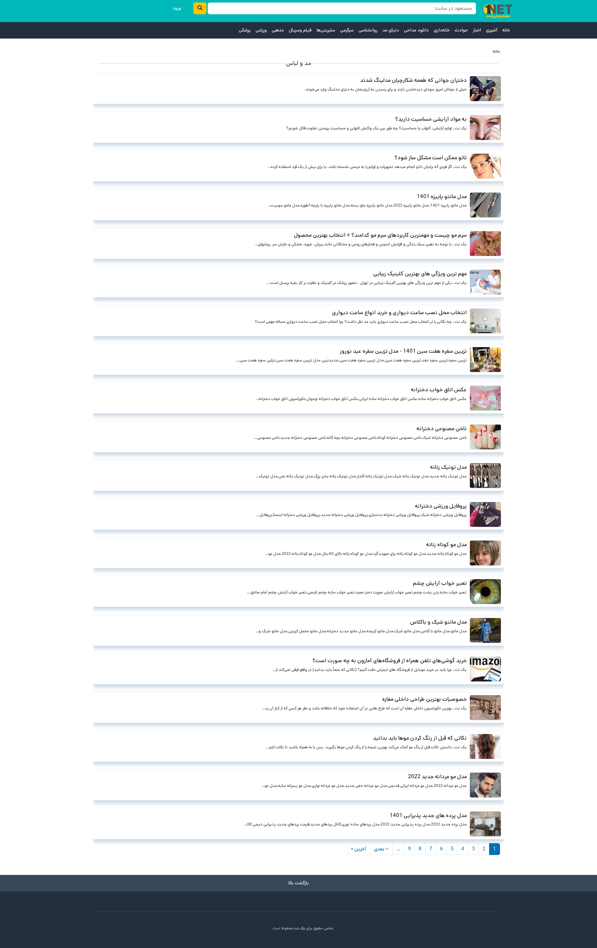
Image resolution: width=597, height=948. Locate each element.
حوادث (461, 30)
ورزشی (261, 30)
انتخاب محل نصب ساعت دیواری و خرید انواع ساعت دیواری (399, 313)
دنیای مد (390, 30)
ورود (177, 8)
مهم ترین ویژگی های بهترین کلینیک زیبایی (420, 274)
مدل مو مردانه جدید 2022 (437, 777)
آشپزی (491, 30)
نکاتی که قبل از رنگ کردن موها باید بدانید (420, 738)
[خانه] (498, 11)
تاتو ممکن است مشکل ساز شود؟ (431, 158)
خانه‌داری (442, 30)
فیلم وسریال (300, 30)
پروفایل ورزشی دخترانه (441, 506)
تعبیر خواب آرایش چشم (440, 583)
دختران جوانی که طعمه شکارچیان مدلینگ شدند (413, 80)
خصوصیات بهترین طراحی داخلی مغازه (424, 699)
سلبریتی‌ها (326, 30)
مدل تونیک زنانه (448, 467)
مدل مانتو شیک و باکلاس (438, 622)
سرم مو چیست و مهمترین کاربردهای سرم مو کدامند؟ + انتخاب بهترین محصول (380, 235)
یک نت (299, 928)
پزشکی (245, 30)
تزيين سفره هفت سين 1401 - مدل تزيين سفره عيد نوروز (403, 351)
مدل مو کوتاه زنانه (446, 545)
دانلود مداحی (416, 30)
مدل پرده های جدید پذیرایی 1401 (428, 815)
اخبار (477, 30)
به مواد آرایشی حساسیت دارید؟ (431, 119)
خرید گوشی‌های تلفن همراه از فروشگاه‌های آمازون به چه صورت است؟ (389, 661)
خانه (506, 30)
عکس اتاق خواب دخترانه (439, 390)
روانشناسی (368, 30)
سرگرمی (347, 30)
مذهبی (278, 30)
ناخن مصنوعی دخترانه (441, 429)
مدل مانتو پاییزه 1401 (442, 197)
